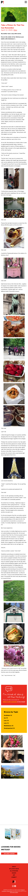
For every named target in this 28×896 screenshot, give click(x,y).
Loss (5, 720)
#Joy (15, 30)
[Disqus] (14, 806)
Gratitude (7, 715)
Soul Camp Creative (14, 892)
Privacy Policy (9, 891)
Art (14, 875)
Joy (5, 718)
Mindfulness (7, 725)
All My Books (14, 871)
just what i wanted (9, 853)
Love (5, 723)
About (14, 866)
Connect (14, 877)
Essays (14, 873)
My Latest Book (14, 868)
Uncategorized (8, 728)
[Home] (2, 2)
